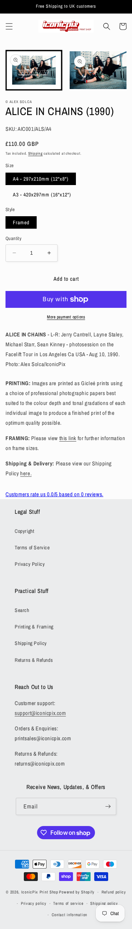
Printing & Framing (34, 626)
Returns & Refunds (34, 660)
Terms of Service (32, 547)
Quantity (13, 238)
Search (22, 610)
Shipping (35, 153)
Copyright (24, 531)
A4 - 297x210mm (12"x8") (41, 179)
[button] (9, 26)
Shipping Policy (31, 643)
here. (26, 473)
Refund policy (114, 892)
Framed (21, 222)
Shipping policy (104, 903)
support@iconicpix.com (40, 713)
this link (67, 438)
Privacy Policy (30, 564)
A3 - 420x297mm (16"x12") (42, 194)
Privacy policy (34, 903)
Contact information (69, 914)
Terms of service (68, 903)
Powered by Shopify (77, 892)
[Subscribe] (108, 806)
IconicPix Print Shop (39, 892)
